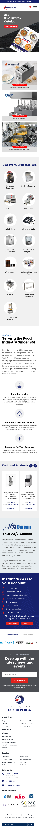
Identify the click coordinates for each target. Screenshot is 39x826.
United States (12, 623)
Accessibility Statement (9, 745)
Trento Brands (27, 635)
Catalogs (5, 726)
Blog (3, 721)
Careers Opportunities (9, 742)
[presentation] (31, 466)
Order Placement (7, 759)
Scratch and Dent (25, 726)
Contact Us (5, 748)
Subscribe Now (19, 680)
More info (10, 508)
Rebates (4, 723)
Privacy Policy (28, 815)
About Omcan (6, 737)
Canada (27, 623)
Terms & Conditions (13, 815)
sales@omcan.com (13, 785)
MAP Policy (23, 762)
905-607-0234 (11, 781)
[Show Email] (28, 824)
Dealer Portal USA (25, 721)
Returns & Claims (25, 759)
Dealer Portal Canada (27, 723)
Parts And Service (7, 765)
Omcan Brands (12, 635)
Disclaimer (5, 756)
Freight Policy (24, 756)
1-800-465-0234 (12, 774)
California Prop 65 (25, 765)
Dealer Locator (6, 729)
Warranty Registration (9, 762)
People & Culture (7, 739)
